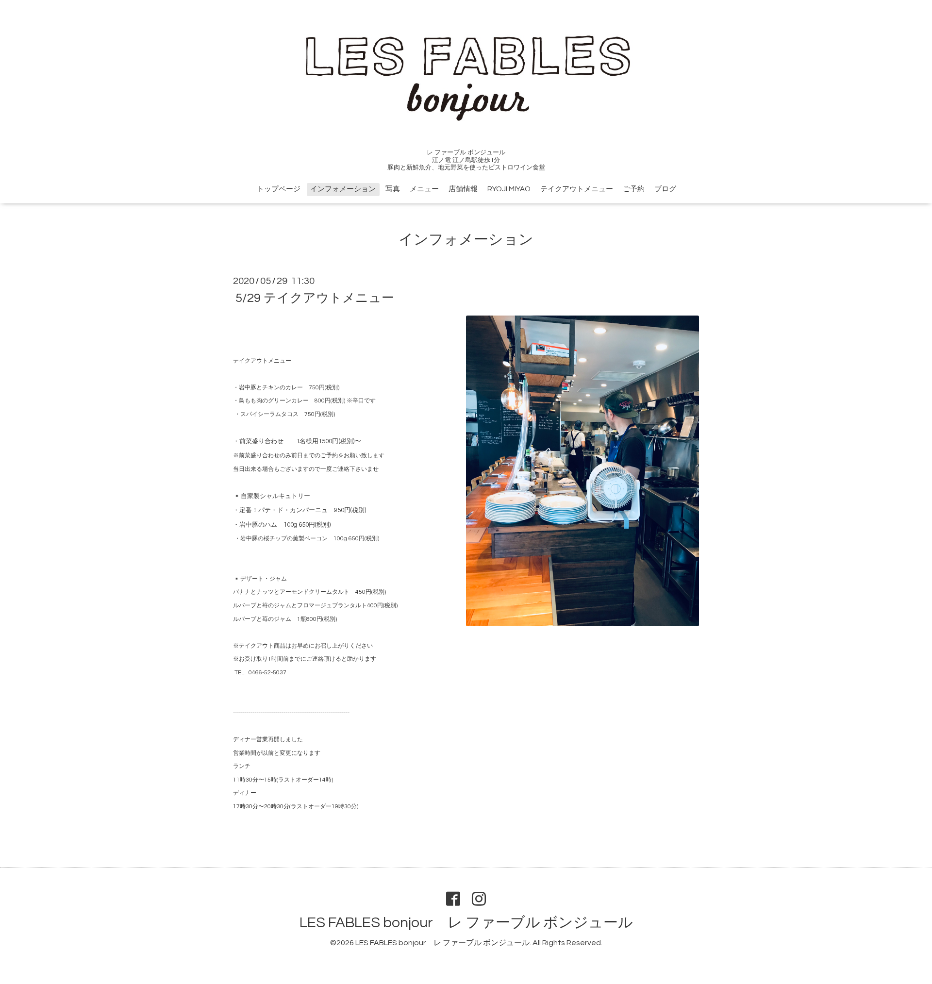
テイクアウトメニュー (576, 189)
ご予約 (634, 189)
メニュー (424, 189)
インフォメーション (343, 189)
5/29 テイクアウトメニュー (314, 298)
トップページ (278, 189)
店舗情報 (463, 189)
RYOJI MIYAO (509, 189)
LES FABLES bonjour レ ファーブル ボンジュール (466, 922)
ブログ (665, 189)
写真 (392, 189)
